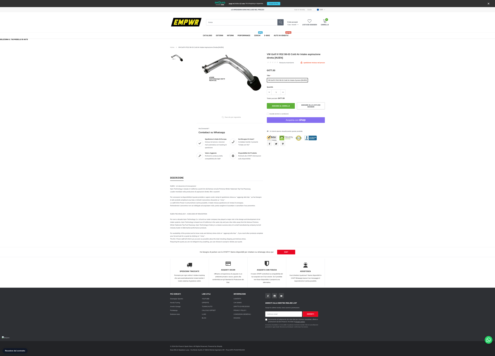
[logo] (186, 22)
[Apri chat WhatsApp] (488, 340)
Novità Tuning (175, 303)
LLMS (204, 314)
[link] (177, 58)
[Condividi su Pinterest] (282, 143)
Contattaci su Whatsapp (212, 132)
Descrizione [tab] (177, 177)
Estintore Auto (175, 314)
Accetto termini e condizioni (279, 114)
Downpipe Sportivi (176, 299)
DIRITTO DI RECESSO (242, 306)
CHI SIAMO (238, 303)
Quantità (270, 87)
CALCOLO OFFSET (209, 310)
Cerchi (257, 35)
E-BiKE (267, 35)
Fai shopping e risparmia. (253, 4)
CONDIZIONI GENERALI (242, 314)
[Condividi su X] (276, 143)
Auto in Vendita (299, 9)
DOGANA (237, 318)
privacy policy (300, 322)
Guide (309, 9)
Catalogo (207, 35)
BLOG (204, 318)
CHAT (286, 252)
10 (270, 131)
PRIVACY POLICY (240, 310)
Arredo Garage (175, 306)
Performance (244, 35)
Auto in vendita (281, 35)
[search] (280, 22)
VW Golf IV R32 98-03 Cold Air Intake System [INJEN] (287, 80)
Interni (230, 35)
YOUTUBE (205, 299)
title (269, 75)
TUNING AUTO (207, 306)
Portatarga (174, 310)
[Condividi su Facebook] (269, 143)
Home (172, 47)
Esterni (219, 35)
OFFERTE (205, 303)
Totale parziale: (272, 98)
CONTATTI (237, 299)
